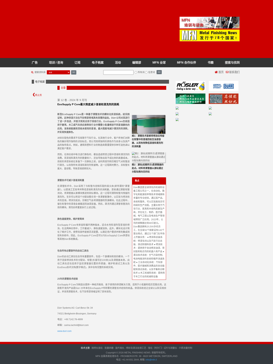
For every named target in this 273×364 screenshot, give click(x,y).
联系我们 (234, 72)
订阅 (77, 62)
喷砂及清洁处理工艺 (136, 348)
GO (73, 72)
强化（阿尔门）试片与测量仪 (162, 348)
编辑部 (136, 62)
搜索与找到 (232, 62)
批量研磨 (109, 348)
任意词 (151, 72)
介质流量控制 (185, 348)
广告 (35, 62)
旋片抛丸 (119, 348)
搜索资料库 (40, 72)
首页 (221, 72)
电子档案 (98, 62)
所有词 (141, 72)
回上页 (38, 95)
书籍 (211, 62)
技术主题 (85, 348)
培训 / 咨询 (56, 62)
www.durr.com (64, 331)
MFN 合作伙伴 (186, 62)
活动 (118, 62)
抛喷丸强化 (97, 348)
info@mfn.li (151, 359)
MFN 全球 (159, 62)
